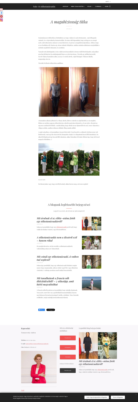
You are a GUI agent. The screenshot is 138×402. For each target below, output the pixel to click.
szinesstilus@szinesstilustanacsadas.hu (37, 344)
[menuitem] (65, 6)
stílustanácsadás (61, 227)
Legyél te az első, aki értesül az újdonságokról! (69, 211)
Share (42, 309)
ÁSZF (22, 390)
